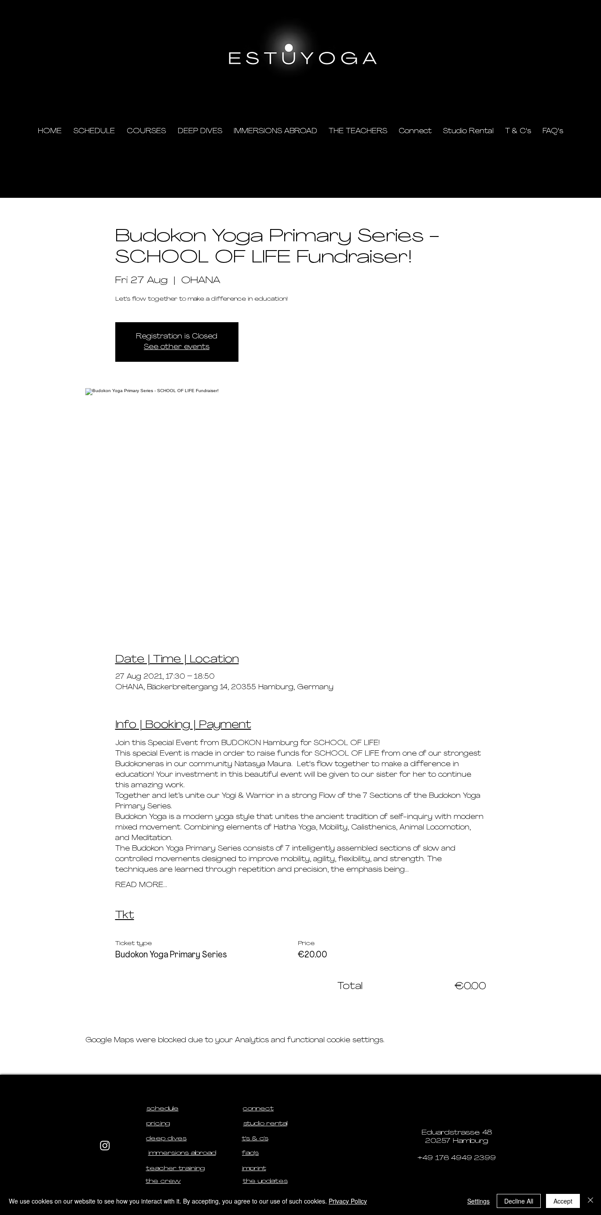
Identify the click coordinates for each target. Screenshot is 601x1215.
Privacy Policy (348, 1201)
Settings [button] (478, 1201)
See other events (176, 347)
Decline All (518, 1201)
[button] (503, 92)
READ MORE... (141, 885)
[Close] (590, 1201)
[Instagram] (105, 1145)
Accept (562, 1201)
